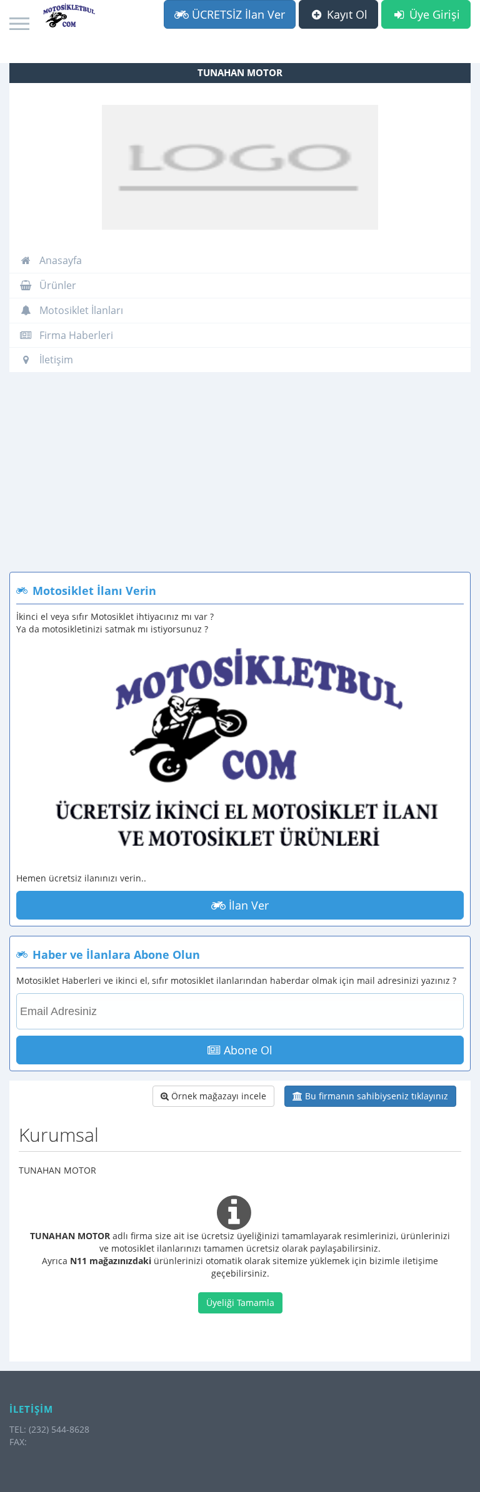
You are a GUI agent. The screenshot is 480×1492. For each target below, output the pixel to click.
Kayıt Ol (346, 14)
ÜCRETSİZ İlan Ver (237, 14)
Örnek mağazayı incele (217, 1096)
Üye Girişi (433, 14)
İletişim (55, 359)
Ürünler (56, 285)
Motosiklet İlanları (80, 310)
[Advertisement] (240, 478)
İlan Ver (247, 905)
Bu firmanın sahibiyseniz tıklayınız (375, 1096)
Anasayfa (59, 260)
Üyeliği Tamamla (240, 1302)
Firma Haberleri (75, 335)
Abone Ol (246, 1050)
